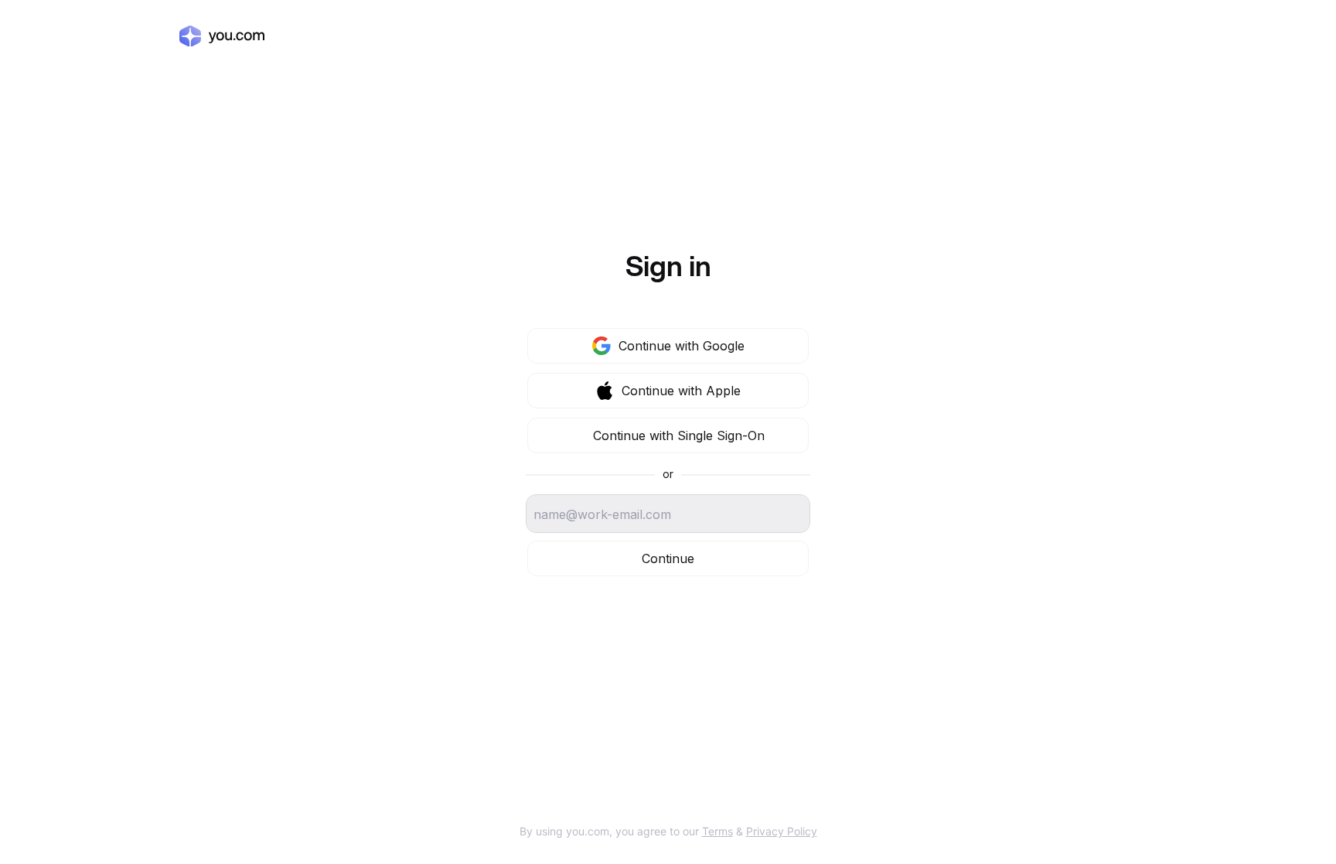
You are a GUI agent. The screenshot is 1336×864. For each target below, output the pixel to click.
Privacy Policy (781, 831)
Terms (717, 831)
